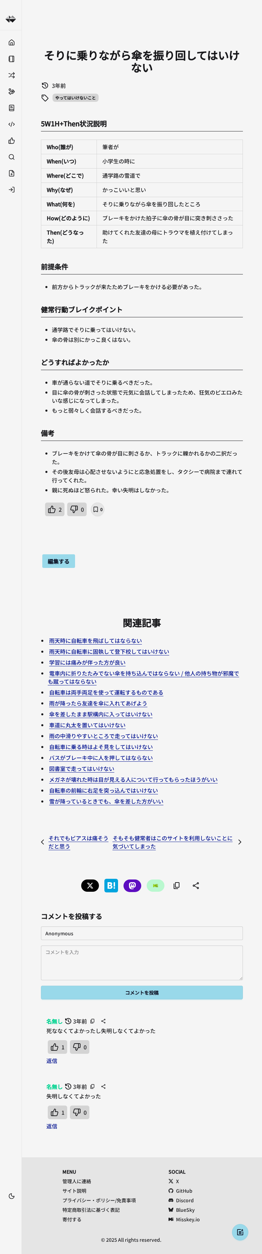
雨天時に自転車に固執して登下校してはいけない (109, 651)
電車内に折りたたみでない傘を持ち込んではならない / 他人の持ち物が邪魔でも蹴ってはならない (143, 677)
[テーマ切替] (11, 1196)
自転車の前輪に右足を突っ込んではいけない (103, 790)
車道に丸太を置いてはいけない (87, 725)
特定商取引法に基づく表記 (91, 1209)
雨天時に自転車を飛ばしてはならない (95, 640)
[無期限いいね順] (10, 140)
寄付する (72, 1219)
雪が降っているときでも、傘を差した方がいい (106, 801)
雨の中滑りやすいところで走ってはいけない (103, 736)
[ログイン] (10, 189)
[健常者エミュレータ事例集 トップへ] (10, 19)
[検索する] (10, 157)
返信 (51, 1061)
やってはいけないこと (75, 97)
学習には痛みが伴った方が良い (87, 662)
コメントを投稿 (142, 992)
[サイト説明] (10, 108)
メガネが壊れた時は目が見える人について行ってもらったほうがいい (133, 779)
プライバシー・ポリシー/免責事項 (99, 1200)
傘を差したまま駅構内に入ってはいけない (100, 714)
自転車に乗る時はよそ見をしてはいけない (101, 747)
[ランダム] (10, 75)
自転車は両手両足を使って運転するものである (106, 692)
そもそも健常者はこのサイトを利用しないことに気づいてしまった (173, 842)
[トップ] (10, 42)
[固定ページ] (10, 59)
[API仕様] (10, 124)
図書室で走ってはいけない (81, 768)
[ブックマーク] (10, 1206)
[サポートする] (10, 91)
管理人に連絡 (76, 1181)
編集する (59, 561)
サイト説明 (74, 1190)
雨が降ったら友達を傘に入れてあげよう (98, 703)
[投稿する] (10, 173)
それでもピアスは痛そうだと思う (78, 842)
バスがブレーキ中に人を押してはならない (101, 757)
